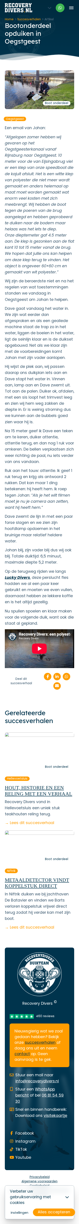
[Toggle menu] (71, 8)
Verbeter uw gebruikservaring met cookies (30, 1197)
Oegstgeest (15, 119)
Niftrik (11, 871)
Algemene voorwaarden (39, 1181)
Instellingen (19, 1212)
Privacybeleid (40, 1177)
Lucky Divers (17, 577)
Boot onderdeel (56, 103)
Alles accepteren (54, 1212)
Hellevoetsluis (17, 779)
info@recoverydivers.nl (37, 1081)
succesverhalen (40, 1042)
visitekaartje (55, 1115)
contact (22, 1053)
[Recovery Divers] (18, 7)
